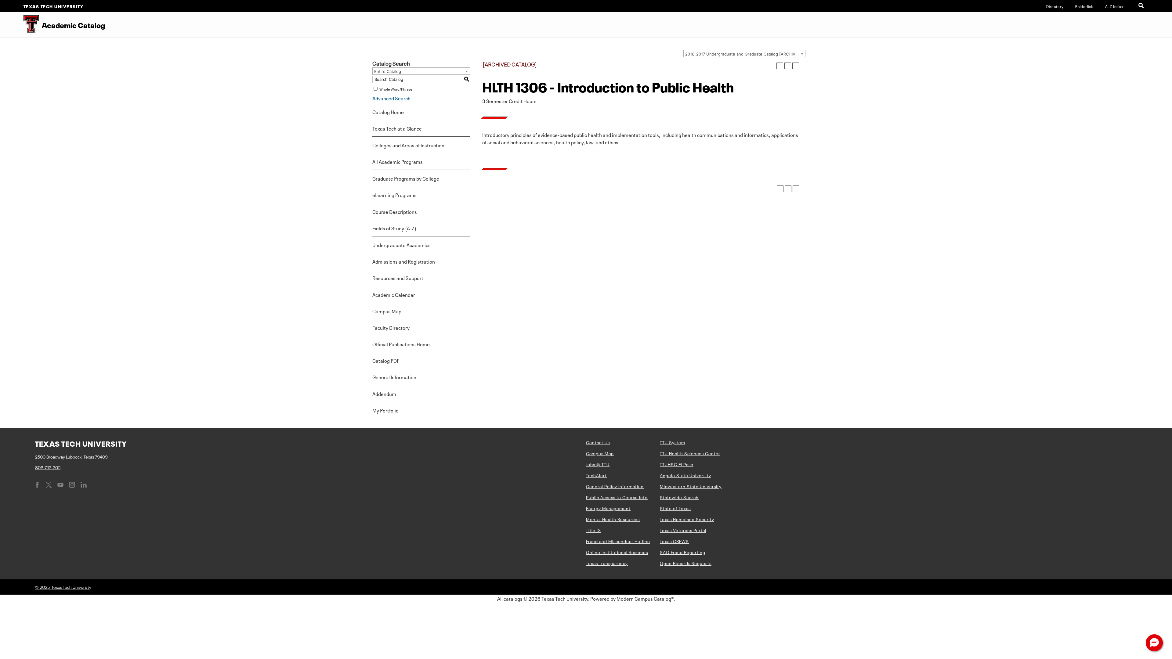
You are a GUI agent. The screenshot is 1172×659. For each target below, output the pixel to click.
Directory (1055, 6)
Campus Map (386, 311)
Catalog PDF (385, 360)
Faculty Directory (391, 327)
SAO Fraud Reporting (682, 552)
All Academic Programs (397, 161)
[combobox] (744, 53)
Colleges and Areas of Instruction (408, 145)
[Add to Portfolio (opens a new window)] (779, 66)
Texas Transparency (607, 563)
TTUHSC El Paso (676, 464)
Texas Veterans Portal (683, 530)
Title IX (593, 530)
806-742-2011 (47, 467)
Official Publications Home (401, 344)
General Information (394, 376)
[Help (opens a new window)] (795, 66)
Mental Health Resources (613, 519)
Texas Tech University (54, 6)
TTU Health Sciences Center (690, 453)
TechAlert (596, 475)
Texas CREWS (674, 541)
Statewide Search (679, 497)
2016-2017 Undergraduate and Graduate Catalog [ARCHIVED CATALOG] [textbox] (745, 54)
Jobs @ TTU (598, 464)
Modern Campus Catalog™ (645, 598)
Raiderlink (1084, 6)
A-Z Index (1114, 6)
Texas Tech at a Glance (397, 128)
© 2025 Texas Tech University (63, 587)
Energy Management (608, 508)
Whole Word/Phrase (395, 89)
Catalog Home (388, 111)
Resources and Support (397, 277)
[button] (1154, 642)
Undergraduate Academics (401, 244)
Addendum (384, 393)
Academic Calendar (393, 294)
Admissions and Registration (403, 261)
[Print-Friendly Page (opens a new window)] (787, 66)
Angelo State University (685, 475)
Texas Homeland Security (687, 519)
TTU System (672, 442)
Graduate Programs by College (405, 178)
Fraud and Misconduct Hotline (618, 541)
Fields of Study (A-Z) (394, 228)
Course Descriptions (394, 211)
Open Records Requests (685, 563)
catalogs (513, 598)
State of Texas (675, 508)
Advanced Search (391, 98)
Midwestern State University (691, 486)
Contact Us (598, 442)
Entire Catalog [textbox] (387, 71)
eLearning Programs (394, 194)
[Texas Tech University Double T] (19, 25)
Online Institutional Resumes (617, 552)
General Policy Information (615, 486)
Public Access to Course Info (617, 497)
